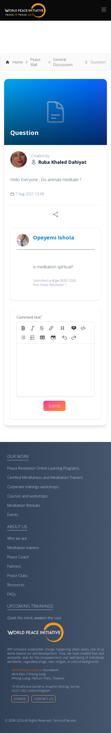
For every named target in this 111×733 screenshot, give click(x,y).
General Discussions (63, 62)
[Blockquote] (74, 328)
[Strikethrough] (42, 328)
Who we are (17, 538)
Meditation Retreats (23, 505)
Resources (16, 584)
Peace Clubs (17, 575)
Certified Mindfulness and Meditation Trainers (45, 477)
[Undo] (64, 337)
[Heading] (62, 328)
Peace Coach (18, 556)
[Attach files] (53, 337)
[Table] (44, 337)
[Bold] (23, 328)
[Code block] (83, 328)
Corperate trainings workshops (33, 486)
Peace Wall (35, 62)
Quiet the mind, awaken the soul (34, 617)
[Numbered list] (32, 337)
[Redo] (74, 337)
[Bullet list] (23, 337)
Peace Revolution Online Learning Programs (43, 468)
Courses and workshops (27, 496)
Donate (20, 699)
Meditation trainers (23, 547)
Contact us (43, 699)
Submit (54, 405)
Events (12, 514)
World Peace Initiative (26, 670)
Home (18, 62)
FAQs (11, 594)
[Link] (51, 328)
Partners (14, 566)
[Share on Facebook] (55, 214)
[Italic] (32, 328)
